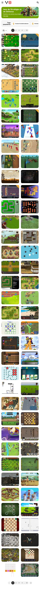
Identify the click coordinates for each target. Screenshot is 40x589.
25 (27, 30)
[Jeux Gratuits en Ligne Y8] (8, 2)
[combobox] (4, 30)
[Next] (36, 23)
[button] (5, 16)
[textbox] (4, 30)
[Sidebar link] (2, 2)
